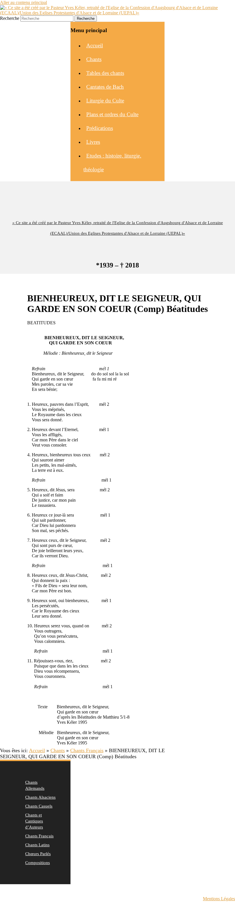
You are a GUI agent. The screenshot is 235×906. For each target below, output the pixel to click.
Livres (93, 142)
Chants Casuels (38, 806)
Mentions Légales (219, 898)
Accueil (94, 45)
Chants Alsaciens (40, 797)
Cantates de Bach (105, 87)
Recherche (9, 18)
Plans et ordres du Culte (112, 114)
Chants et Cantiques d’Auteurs (34, 821)
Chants (93, 59)
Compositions (37, 862)
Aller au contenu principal (23, 2)
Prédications (99, 128)
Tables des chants (105, 73)
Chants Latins (37, 845)
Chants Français (39, 836)
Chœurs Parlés (38, 853)
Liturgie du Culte (105, 101)
